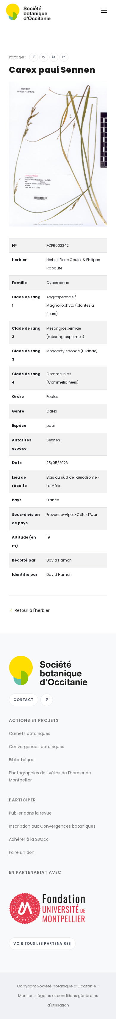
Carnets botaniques (29, 733)
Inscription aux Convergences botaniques (52, 826)
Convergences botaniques (36, 747)
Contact (23, 699)
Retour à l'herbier (32, 610)
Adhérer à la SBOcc (29, 839)
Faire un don (22, 852)
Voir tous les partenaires (42, 943)
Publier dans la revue (30, 813)
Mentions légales (34, 995)
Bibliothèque (22, 760)
